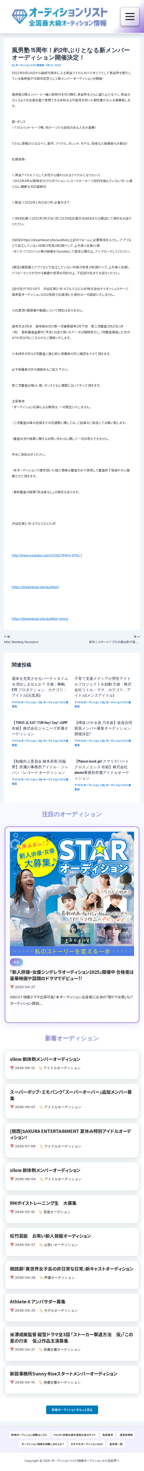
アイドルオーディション (24, 702)
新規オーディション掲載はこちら (29, 1435)
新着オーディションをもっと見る (72, 1410)
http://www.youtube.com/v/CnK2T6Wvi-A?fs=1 (47, 555)
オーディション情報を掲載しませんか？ (42, 1444)
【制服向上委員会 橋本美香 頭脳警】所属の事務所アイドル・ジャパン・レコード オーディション (40, 767)
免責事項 (107, 1435)
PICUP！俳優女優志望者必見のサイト (75, 1435)
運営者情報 (126, 1435)
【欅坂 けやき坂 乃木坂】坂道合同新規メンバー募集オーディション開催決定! (103, 728)
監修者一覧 (116, 1444)
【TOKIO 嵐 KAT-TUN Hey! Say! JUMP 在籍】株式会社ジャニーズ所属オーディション (40, 728)
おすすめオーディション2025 (87, 1444)
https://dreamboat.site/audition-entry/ (40, 619)
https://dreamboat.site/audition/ (35, 587)
